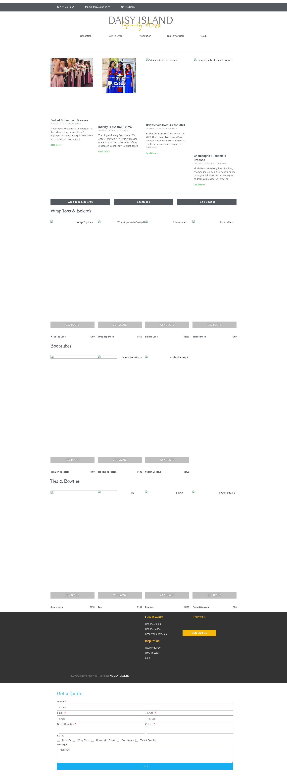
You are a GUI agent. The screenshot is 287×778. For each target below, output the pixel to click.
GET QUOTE (72, 324)
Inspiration (145, 36)
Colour (149, 724)
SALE (203, 36)
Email (60, 712)
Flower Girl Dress (105, 740)
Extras (60, 735)
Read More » (56, 145)
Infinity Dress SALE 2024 (115, 127)
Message (62, 744)
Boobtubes (128, 740)
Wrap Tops (84, 740)
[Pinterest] (227, 7)
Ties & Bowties (148, 740)
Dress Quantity (65, 724)
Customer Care (176, 36)
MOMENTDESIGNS (119, 675)
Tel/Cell (149, 712)
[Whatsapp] (234, 7)
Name (60, 701)
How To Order (115, 36)
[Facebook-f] (221, 7)
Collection (86, 36)
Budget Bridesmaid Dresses (69, 120)
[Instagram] (215, 7)
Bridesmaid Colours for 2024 (165, 125)
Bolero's (66, 740)
